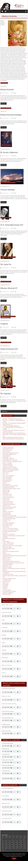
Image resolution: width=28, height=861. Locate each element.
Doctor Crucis (6, 472)
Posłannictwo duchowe (8, 574)
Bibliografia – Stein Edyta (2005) (9, 515)
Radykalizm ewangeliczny (8, 592)
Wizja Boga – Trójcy (7, 565)
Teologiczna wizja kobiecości (9, 504)
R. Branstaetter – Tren (7, 525)
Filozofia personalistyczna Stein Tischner (11, 488)
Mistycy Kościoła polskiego (6, 108)
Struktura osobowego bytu (8, 497)
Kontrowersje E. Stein (7, 450)
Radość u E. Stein (6, 558)
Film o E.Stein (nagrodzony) (8, 522)
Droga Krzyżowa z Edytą (8, 502)
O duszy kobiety (6, 541)
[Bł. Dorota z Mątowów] (6, 139)
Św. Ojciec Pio (6, 264)
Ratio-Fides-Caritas (7, 594)
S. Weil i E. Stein (6, 500)
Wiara (4, 540)
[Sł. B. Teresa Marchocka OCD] (5, 212)
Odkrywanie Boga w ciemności (9, 591)
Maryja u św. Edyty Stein (8, 471)
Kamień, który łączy (7, 520)
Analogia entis (6, 492)
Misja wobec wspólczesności (9, 538)
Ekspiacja (5, 569)
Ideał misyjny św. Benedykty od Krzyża (11, 551)
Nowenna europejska (7, 477)
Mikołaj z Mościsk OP (9, 288)
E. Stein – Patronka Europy (8, 542)
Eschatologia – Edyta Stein (8, 458)
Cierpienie (5, 588)
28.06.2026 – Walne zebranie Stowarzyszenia (12, 418)
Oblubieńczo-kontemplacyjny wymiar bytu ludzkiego (14, 535)
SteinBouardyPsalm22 (7, 480)
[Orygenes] (6, 311)
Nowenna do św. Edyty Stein (9, 534)
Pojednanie (5, 550)
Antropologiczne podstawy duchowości (11, 561)
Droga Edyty (5, 585)
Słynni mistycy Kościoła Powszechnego (8, 182)
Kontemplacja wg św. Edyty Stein (10, 467)
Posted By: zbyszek (4, 92)
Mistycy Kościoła (7, 90)
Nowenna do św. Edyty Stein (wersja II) (11, 530)
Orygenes (4, 324)
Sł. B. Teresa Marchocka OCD (12, 225)
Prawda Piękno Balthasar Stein (9, 454)
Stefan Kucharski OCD (9, 349)
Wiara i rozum (6, 582)
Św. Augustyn (6, 394)
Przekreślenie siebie (7, 579)
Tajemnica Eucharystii (7, 501)
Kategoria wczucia (7, 554)
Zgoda (14, 858)
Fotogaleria (5, 537)
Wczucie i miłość (6, 484)
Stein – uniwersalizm (7, 478)
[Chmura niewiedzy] (12, 176)
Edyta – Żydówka (6, 451)
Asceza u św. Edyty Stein (8, 465)
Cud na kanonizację (7, 589)
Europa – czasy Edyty (7, 462)
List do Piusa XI (6, 527)
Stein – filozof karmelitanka (8, 475)
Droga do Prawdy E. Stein (8, 447)
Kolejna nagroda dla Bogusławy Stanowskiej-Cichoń (14, 433)
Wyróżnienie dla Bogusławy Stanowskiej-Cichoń (13, 437)
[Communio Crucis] (2, 11)
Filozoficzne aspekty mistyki (9, 548)
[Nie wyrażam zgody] (26, 856)
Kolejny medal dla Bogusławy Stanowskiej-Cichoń (13, 438)
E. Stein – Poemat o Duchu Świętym (10, 528)
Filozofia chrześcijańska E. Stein (9, 531)
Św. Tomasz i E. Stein (7, 495)
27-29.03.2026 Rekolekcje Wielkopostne (11, 426)
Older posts (4, 411)
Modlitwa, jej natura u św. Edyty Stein (10, 468)
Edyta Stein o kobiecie (7, 567)
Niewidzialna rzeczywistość (8, 487)
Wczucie (4, 510)
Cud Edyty (5, 521)
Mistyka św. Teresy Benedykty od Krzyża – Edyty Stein (14, 568)
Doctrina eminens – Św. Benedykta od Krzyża (12, 461)
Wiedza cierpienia (6, 481)
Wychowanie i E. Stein (7, 494)
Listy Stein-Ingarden (7, 514)
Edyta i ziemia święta (7, 547)
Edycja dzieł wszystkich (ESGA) (9, 507)
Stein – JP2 (5, 474)
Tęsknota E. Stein (6, 581)
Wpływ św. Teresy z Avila (8, 511)
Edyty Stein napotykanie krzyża (9, 578)
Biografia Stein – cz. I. (7, 457)
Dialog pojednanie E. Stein (8, 448)
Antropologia (5, 584)
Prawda (4, 552)
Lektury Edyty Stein (7, 455)
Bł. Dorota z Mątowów (9, 152)
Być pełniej (5, 532)
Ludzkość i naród (6, 505)
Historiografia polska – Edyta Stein (10, 460)
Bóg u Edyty (5, 587)
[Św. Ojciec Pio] (7, 250)
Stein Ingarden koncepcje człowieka (10, 485)
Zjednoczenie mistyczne (8, 508)
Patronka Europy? (6, 498)
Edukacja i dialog (6, 491)
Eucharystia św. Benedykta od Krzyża (10, 452)
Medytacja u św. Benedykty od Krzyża (10, 470)
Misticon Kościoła (4, 82)
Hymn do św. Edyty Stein (8, 544)
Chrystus (5, 482)
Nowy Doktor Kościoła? (8, 524)
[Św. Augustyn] (7, 377)
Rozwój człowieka (6, 512)
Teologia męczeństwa (7, 464)
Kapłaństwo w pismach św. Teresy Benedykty (12, 545)
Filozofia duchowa (7, 559)
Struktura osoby (6, 490)
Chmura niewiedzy (8, 190)
